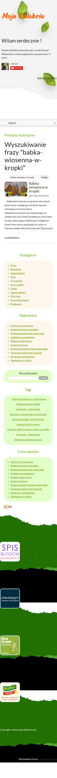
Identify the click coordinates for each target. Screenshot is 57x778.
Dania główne (17, 273)
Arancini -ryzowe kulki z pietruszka (28, 414)
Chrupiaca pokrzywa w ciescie (26, 352)
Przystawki (16, 280)
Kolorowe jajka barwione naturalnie (28, 348)
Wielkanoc (16, 304)
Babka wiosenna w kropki (38, 187)
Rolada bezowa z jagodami (24, 329)
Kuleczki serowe (19, 345)
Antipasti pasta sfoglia (28, 404)
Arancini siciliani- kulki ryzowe (28, 419)
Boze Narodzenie (19, 300)
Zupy (13, 276)
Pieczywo (15, 296)
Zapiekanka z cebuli (20, 360)
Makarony (15, 269)
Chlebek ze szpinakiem (22, 337)
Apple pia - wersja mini (28, 409)
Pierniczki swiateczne (21, 325)
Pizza (13, 265)
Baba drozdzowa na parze (28, 439)
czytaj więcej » (12, 237)
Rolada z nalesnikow (21, 341)
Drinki (13, 288)
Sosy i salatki (17, 284)
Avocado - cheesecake (28, 434)
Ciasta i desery (18, 292)
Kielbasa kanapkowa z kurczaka (27, 333)
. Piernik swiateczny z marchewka (28, 399)
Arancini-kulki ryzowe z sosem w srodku (28, 429)
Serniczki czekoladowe (22, 356)
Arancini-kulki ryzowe (28, 424)
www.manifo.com (48, 759)
